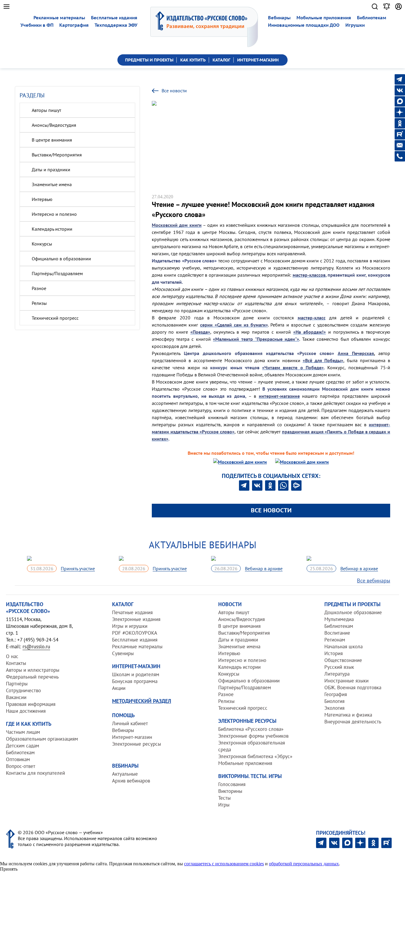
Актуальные (125, 774)
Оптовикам (18, 759)
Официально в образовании (61, 259)
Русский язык (339, 667)
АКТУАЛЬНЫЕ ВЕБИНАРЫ (202, 544)
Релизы (39, 303)
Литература (337, 674)
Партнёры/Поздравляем (57, 273)
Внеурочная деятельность (352, 721)
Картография (74, 25)
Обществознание (343, 660)
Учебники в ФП (36, 25)
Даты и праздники (51, 169)
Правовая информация (30, 704)
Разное (39, 288)
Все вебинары (373, 580)
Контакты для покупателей (35, 773)
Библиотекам (371, 17)
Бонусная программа (134, 681)
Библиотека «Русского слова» (250, 729)
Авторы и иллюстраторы (32, 670)
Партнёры (17, 683)
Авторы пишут (46, 110)
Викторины (230, 791)
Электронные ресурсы (136, 744)
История (333, 653)
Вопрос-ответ (20, 766)
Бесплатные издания (114, 17)
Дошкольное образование (353, 612)
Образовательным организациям (42, 739)
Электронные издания (136, 619)
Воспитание (337, 633)
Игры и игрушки (129, 626)
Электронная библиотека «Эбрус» (255, 756)
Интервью (42, 199)
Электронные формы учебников (253, 736)
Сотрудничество (23, 690)
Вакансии (16, 697)
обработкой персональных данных (304, 863)
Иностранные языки (346, 680)
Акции (118, 688)
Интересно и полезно (54, 214)
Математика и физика (348, 715)
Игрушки (355, 25)
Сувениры (123, 653)
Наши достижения (26, 711)
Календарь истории (52, 229)
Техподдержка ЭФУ (116, 25)
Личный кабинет (130, 723)
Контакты (16, 663)
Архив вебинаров (131, 780)
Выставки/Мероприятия (57, 155)
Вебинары (279, 17)
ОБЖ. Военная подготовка (352, 687)
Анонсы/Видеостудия (54, 125)
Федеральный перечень (32, 677)
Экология (334, 708)
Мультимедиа (339, 619)
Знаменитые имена (52, 184)
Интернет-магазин (132, 737)
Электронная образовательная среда (251, 746)
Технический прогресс (55, 318)
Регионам (334, 639)
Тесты (224, 798)
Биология (334, 701)
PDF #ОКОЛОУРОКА (134, 633)
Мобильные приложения (323, 17)
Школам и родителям (135, 674)
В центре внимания (52, 140)
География (335, 694)
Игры (223, 804)
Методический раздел (141, 701)
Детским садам (22, 745)
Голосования (231, 784)
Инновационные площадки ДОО (303, 25)
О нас (12, 656)
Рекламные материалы (59, 17)
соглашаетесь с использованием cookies (224, 863)
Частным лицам (23, 732)
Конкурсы (42, 244)
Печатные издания (132, 612)
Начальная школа (343, 646)
